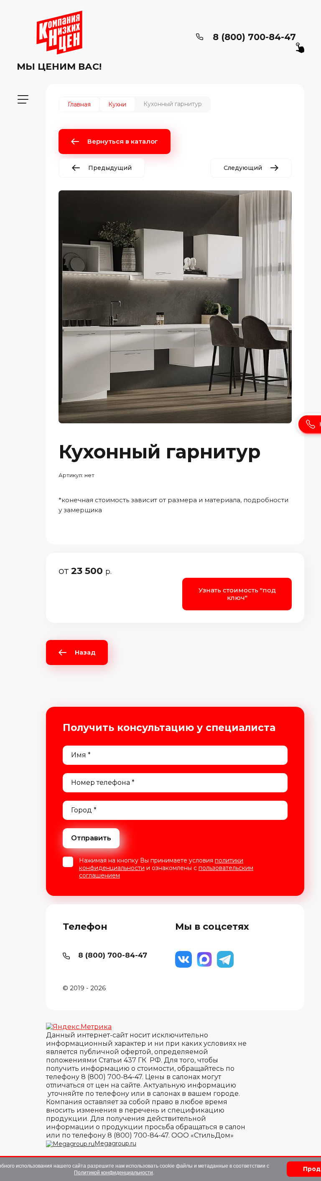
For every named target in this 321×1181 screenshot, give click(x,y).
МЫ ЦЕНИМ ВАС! (59, 66)
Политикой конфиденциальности (113, 1173)
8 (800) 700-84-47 (254, 37)
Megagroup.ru (115, 1143)
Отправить (91, 838)
